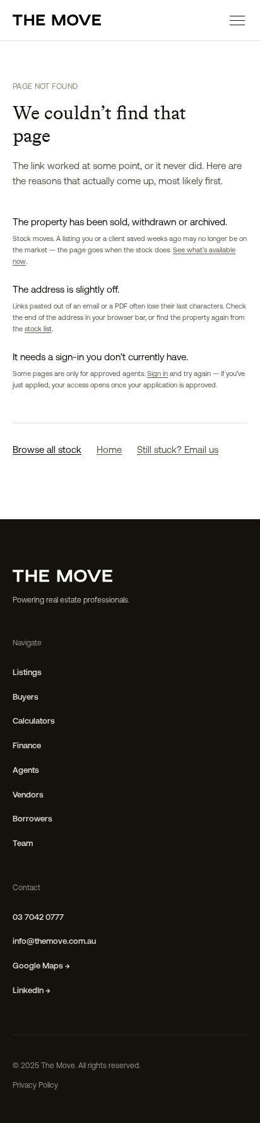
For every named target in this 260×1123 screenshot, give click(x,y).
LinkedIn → (31, 991)
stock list (38, 329)
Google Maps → (41, 966)
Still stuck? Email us (177, 451)
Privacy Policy (35, 1086)
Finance (27, 746)
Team (23, 844)
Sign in (157, 374)
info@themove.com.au (54, 942)
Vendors (28, 795)
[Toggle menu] (237, 20)
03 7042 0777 (38, 918)
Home (109, 451)
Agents (26, 771)
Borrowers (32, 819)
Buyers (25, 697)
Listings (27, 673)
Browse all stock (47, 451)
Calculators (34, 721)
